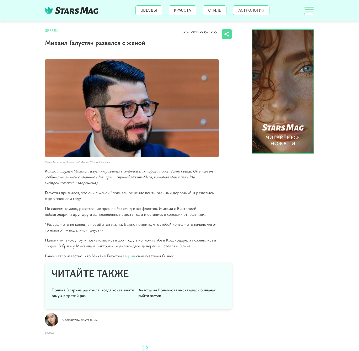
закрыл (129, 256)
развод (49, 332)
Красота (182, 10)
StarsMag (73, 10)
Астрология (251, 10)
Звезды (149, 10)
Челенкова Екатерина (80, 320)
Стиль (214, 10)
